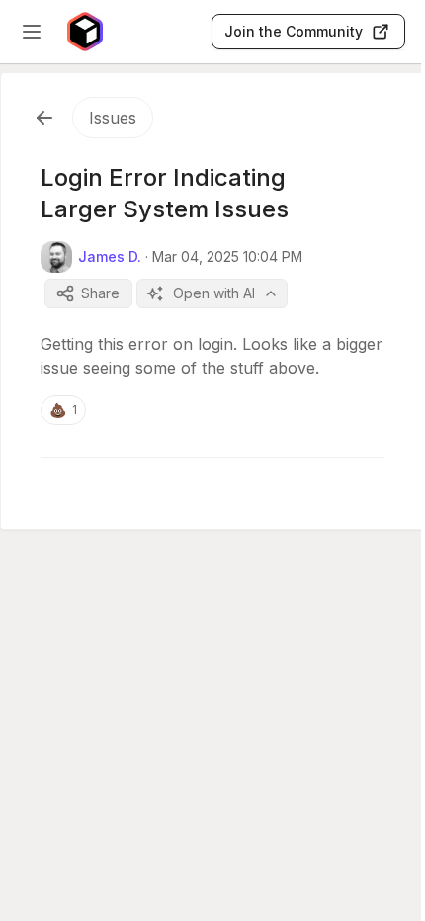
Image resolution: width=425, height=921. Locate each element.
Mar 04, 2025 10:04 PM (227, 256)
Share (100, 293)
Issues (112, 117)
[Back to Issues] (44, 117)
